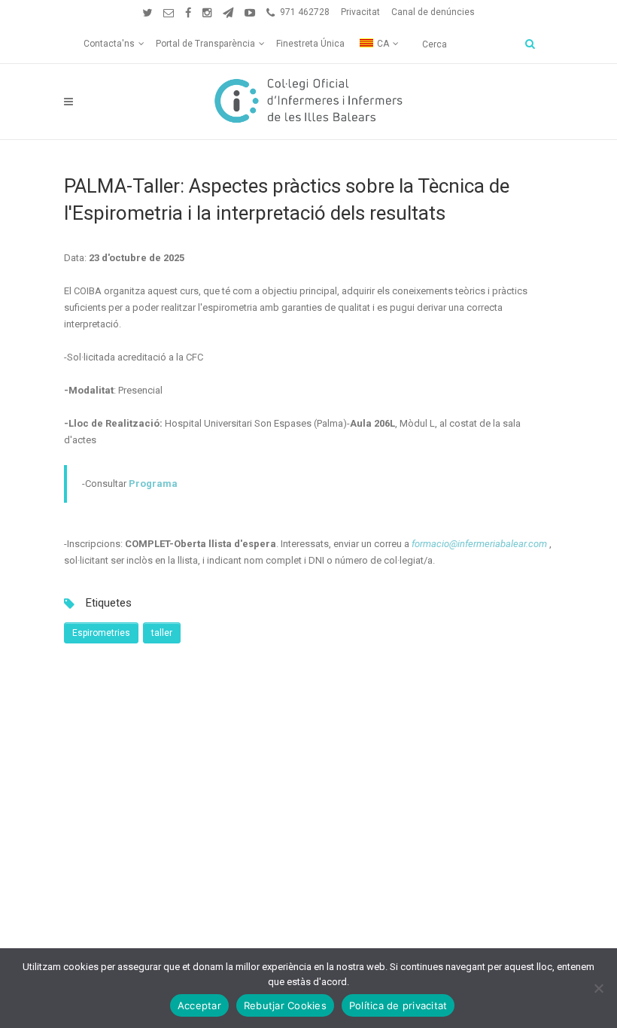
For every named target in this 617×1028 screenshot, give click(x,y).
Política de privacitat (398, 1005)
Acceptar (199, 1005)
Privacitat (360, 12)
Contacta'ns (109, 43)
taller (161, 633)
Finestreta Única (310, 43)
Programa (153, 483)
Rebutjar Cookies (285, 1005)
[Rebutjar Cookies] (598, 988)
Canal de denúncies (433, 12)
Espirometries (101, 633)
